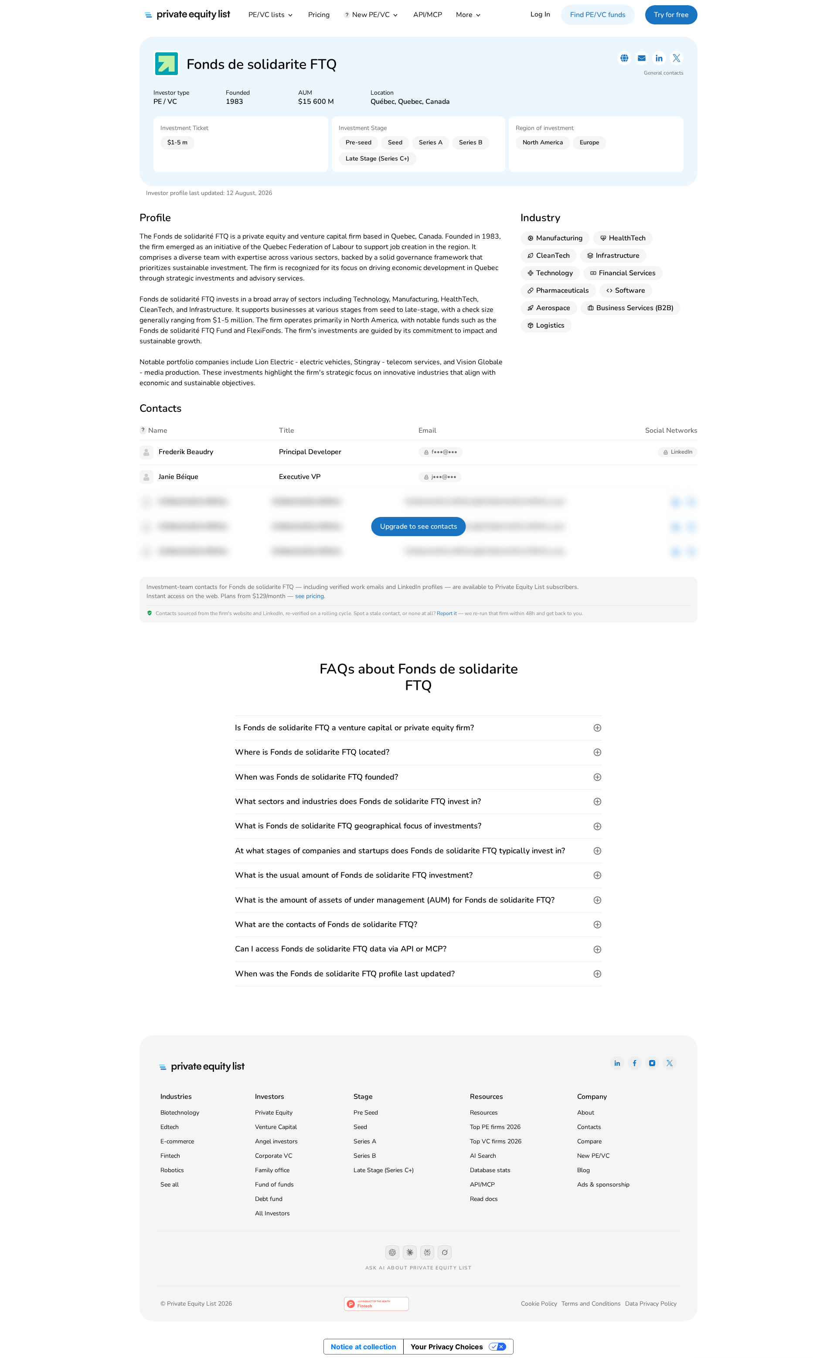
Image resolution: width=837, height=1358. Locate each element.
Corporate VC (273, 1156)
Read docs (484, 1199)
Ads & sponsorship (603, 1184)
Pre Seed (366, 1112)
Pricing (319, 15)
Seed (360, 1127)
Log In (540, 14)
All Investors (272, 1213)
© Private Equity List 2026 (196, 1304)
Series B (365, 1156)
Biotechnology (179, 1112)
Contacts (589, 1127)
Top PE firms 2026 (495, 1127)
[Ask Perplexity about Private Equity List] (427, 1252)
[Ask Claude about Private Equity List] (410, 1252)
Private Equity (274, 1112)
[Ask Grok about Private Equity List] (445, 1252)
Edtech (169, 1127)
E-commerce (177, 1141)
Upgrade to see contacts (418, 526)
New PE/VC (593, 1156)
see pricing (309, 596)
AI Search (483, 1156)
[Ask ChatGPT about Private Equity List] (392, 1252)
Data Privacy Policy (651, 1304)
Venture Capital (276, 1127)
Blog (583, 1170)
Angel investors (276, 1141)
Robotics (172, 1170)
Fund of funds (274, 1184)
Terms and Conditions (591, 1304)
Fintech (170, 1156)
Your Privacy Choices (447, 1346)
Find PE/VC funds (598, 15)
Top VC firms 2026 (495, 1141)
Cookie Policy (539, 1304)
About (585, 1112)
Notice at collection (363, 1346)
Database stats (490, 1170)
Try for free (671, 15)
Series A (365, 1141)
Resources (484, 1112)
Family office (272, 1170)
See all (169, 1184)
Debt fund (268, 1199)
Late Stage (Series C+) (384, 1170)
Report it (447, 613)
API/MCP (427, 15)
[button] (418, 728)
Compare (589, 1141)
